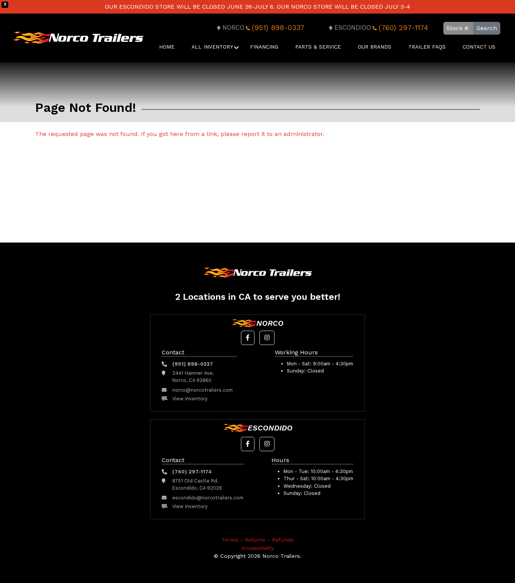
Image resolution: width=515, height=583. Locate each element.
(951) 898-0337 (278, 27)
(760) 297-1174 (403, 27)
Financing (264, 47)
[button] (247, 338)
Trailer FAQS (427, 47)
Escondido (352, 27)
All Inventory (212, 47)
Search (487, 28)
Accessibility (257, 548)
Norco (233, 27)
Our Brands (374, 47)
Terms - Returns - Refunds (258, 540)
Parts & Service (318, 47)
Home (167, 47)
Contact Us (479, 47)
